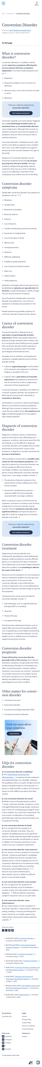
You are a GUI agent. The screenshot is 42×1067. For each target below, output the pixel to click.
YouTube (8, 1049)
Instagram (8, 1040)
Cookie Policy (26, 1023)
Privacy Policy (26, 1019)
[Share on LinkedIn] (9, 930)
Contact (24, 1036)
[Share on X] (6, 930)
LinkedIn (8, 1043)
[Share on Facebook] (12, 930)
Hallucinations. (24, 995)
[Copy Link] (3, 930)
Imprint (24, 1016)
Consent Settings (27, 1029)
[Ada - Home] (3, 4)
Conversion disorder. (26, 938)
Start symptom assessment (21, 113)
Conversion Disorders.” (26, 954)
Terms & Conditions (28, 1026)
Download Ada (14, 733)
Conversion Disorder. (30, 961)
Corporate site (6, 1016)
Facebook (8, 1036)
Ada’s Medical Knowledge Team (20, 30)
